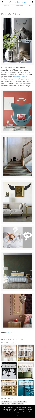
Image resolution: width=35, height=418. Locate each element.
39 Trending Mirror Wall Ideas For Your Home (26, 348)
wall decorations (17, 403)
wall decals (6, 403)
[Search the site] (32, 2)
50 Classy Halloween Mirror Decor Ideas (9, 348)
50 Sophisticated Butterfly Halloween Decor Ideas (9, 365)
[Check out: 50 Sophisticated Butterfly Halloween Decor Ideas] (9, 370)
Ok (17, 415)
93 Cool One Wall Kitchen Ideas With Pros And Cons (25, 365)
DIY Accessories (6, 401)
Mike (22, 339)
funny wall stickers (20, 401)
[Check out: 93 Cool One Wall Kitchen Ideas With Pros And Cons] (26, 370)
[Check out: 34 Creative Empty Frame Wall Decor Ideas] (26, 388)
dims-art (9, 332)
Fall (30, 5)
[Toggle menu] (3, 2)
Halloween (7, 5)
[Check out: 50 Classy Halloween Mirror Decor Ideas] (9, 353)
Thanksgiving (19, 5)
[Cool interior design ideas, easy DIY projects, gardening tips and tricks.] (17, 3)
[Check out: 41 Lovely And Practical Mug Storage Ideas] (9, 388)
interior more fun (19, 77)
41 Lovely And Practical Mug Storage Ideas (9, 383)
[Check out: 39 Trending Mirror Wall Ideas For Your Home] (26, 353)
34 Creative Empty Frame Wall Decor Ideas (25, 383)
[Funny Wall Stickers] (17, 62)
